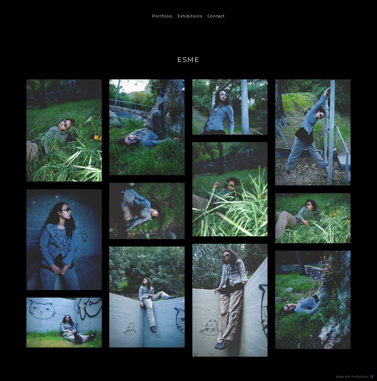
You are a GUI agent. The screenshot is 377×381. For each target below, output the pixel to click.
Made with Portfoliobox (352, 376)
